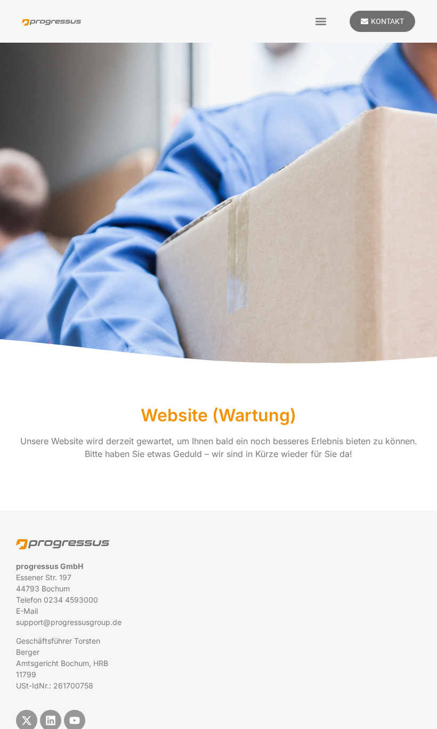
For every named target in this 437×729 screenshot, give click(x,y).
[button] (320, 21)
